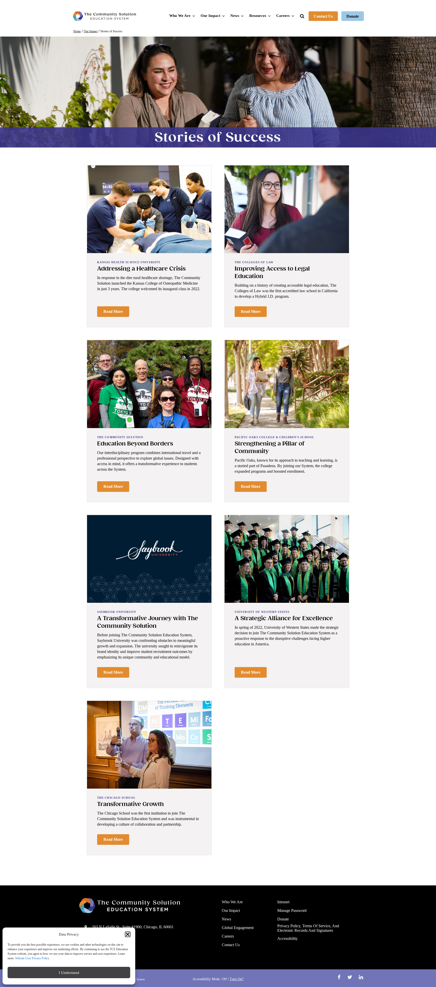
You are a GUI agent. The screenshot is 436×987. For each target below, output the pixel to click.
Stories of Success (111, 31)
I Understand (69, 973)
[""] (146, 905)
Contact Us (323, 16)
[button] (127, 934)
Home (77, 31)
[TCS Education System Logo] (104, 16)
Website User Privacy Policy (32, 958)
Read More (113, 311)
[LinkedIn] (361, 977)
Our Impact (90, 31)
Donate (352, 16)
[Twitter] (350, 977)
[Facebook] (339, 977)
